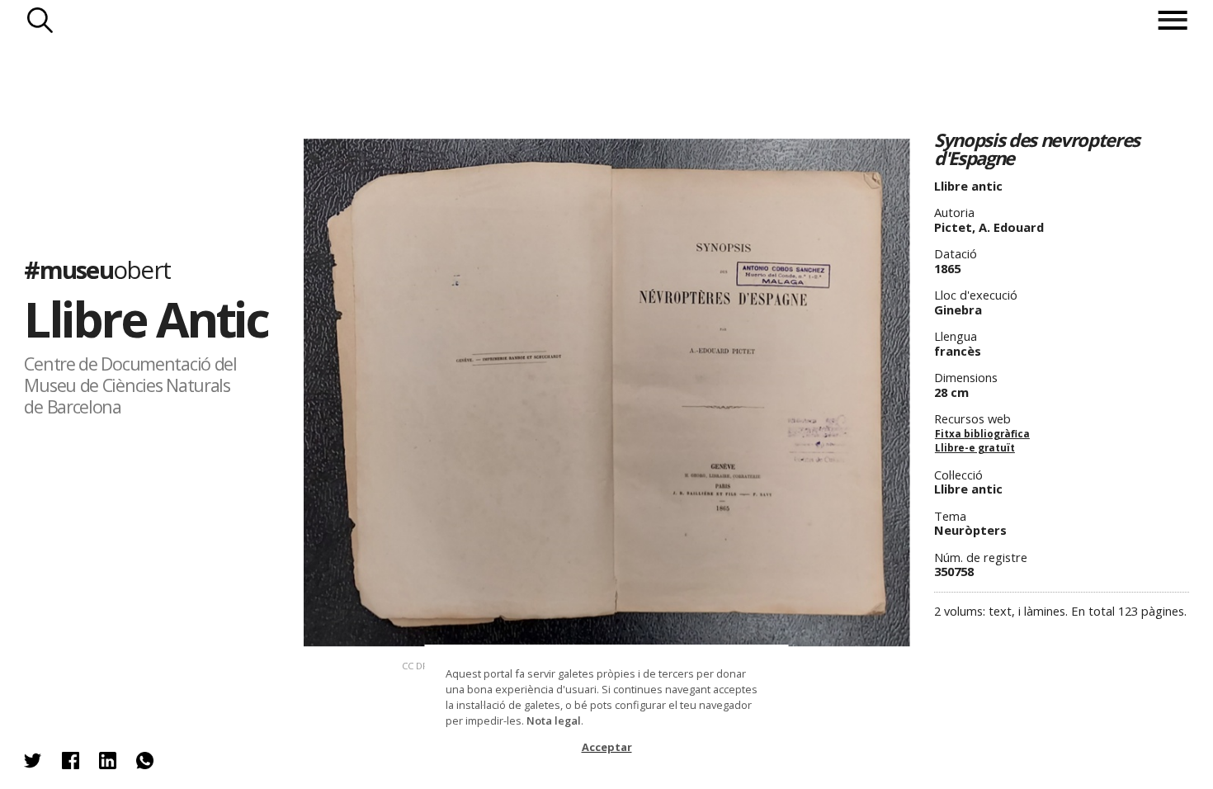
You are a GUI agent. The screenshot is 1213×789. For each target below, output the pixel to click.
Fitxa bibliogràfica (982, 433)
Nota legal (553, 720)
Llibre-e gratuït (975, 447)
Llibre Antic (145, 319)
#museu (97, 269)
